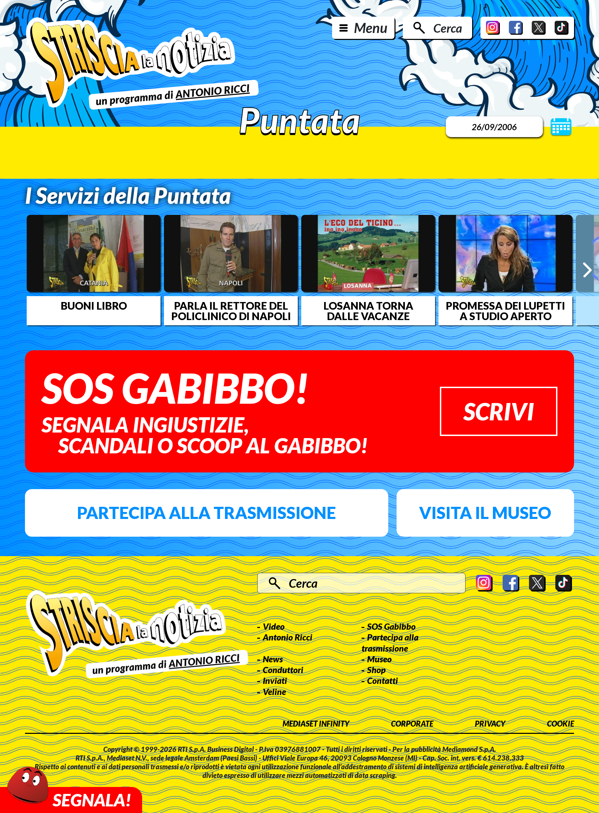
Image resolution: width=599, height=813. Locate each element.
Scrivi (498, 411)
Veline (274, 691)
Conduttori (283, 669)
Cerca (447, 27)
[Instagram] (493, 28)
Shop (376, 669)
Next (587, 270)
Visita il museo (485, 512)
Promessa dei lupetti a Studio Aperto (505, 310)
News (273, 659)
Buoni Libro (94, 305)
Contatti (382, 680)
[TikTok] (561, 28)
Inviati (275, 680)
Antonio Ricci (287, 637)
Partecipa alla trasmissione (206, 512)
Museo (379, 659)
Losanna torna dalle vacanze (368, 310)
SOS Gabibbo (391, 626)
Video (274, 626)
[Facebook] (516, 28)
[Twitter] (539, 28)
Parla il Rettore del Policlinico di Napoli (231, 310)
